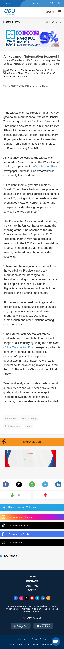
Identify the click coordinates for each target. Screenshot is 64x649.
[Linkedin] (43, 598)
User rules (23, 639)
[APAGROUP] (32, 618)
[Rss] (48, 598)
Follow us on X (16, 542)
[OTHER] (59, 12)
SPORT (50, 12)
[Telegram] (37, 598)
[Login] (59, 3)
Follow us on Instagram (20, 517)
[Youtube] (32, 598)
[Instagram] (21, 598)
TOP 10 (32, 590)
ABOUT (32, 576)
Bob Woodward (13, 426)
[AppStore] (43, 626)
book (29, 426)
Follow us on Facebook (21, 534)
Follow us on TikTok (19, 525)
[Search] (52, 3)
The (9, 347)
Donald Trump (29, 418)
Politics (56, 22)
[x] (27, 598)
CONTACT (32, 581)
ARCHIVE (32, 585)
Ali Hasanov (11, 418)
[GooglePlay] (21, 626)
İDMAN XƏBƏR (32, 442)
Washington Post (46, 166)
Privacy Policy (39, 639)
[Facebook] (16, 598)
